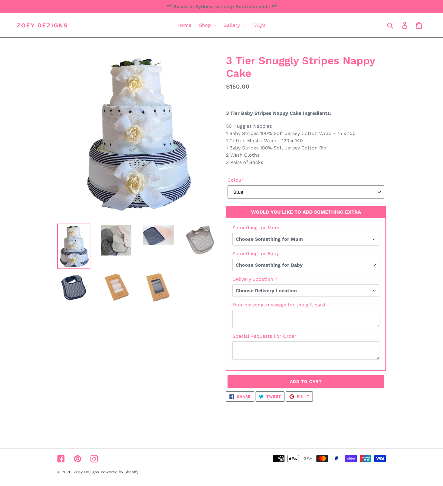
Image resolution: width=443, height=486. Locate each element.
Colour (235, 180)
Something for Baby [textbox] (255, 253)
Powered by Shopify (120, 472)
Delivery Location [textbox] (255, 279)
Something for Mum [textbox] (255, 227)
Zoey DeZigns (42, 25)
